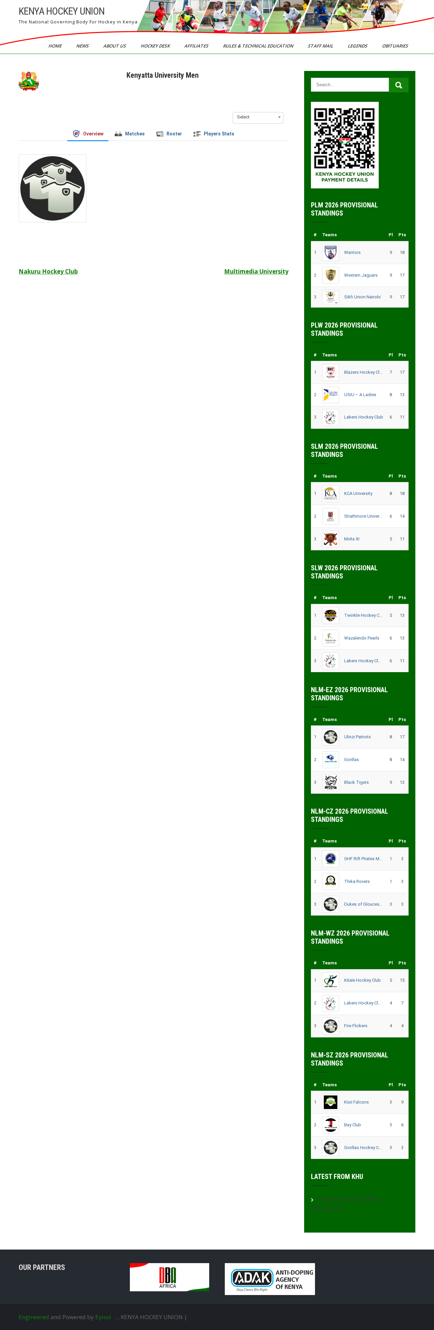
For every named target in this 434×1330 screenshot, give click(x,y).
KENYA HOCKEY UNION (61, 11)
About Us (115, 46)
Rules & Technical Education (258, 46)
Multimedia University (256, 271)
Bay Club (352, 1124)
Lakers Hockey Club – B (363, 660)
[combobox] (258, 117)
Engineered (34, 1317)
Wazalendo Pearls (361, 638)
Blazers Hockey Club (363, 372)
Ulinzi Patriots (357, 736)
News (83, 46)
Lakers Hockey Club (363, 417)
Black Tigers (356, 782)
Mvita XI (351, 538)
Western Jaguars (361, 275)
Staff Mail (321, 46)
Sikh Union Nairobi (362, 296)
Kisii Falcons (356, 1102)
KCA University (358, 493)
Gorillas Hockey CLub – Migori (363, 1147)
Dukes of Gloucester (363, 904)
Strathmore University (363, 516)
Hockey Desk (156, 46)
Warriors (352, 252)
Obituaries (395, 46)
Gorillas (351, 759)
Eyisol (103, 1317)
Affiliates (197, 46)
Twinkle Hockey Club (363, 615)
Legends (358, 46)
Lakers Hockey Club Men (363, 1002)
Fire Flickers (356, 1025)
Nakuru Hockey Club (48, 271)
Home (55, 46)
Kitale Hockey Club (362, 980)
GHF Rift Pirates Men (363, 858)
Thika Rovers (357, 881)
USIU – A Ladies (360, 394)
